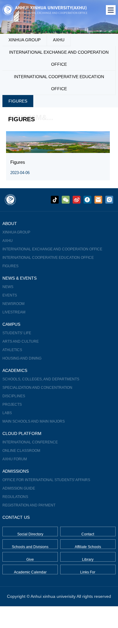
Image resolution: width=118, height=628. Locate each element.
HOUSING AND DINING (21, 358)
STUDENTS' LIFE (16, 333)
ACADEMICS (14, 370)
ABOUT (9, 223)
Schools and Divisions (30, 547)
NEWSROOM (13, 304)
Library (87, 559)
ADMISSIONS (15, 471)
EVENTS (9, 295)
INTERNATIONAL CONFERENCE (30, 442)
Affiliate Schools (88, 547)
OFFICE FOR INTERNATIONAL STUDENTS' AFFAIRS (46, 480)
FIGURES (17, 101)
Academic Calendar (30, 572)
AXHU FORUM (14, 459)
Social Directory (30, 534)
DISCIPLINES (13, 396)
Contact (87, 534)
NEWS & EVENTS (19, 278)
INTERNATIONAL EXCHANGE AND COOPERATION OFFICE (59, 58)
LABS (7, 413)
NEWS (7, 287)
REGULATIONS (15, 497)
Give (30, 559)
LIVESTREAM (13, 312)
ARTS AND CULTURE (20, 341)
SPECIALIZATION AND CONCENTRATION (37, 387)
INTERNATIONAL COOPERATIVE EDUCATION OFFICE (59, 82)
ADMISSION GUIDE (18, 488)
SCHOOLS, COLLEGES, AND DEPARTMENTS (40, 379)
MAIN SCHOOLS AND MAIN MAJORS (33, 421)
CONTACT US (16, 517)
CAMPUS (11, 324)
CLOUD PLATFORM (21, 433)
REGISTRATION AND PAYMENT (28, 505)
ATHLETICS (12, 350)
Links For (87, 572)
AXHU (58, 39)
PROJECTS (12, 404)
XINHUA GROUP (24, 39)
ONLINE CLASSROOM (21, 451)
